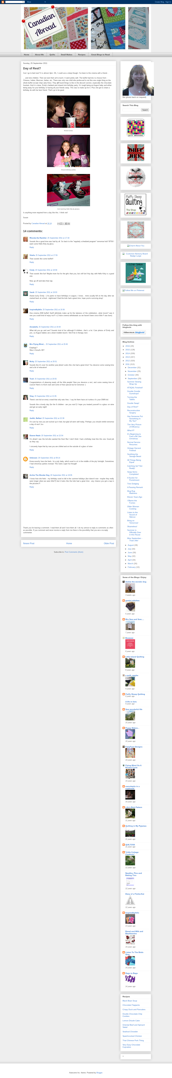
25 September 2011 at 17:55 (47, 255)
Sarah (32, 292)
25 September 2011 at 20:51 (46, 361)
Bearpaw (129, 638)
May (130, 556)
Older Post (109, 543)
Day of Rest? (132, 407)
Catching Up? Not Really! (134, 467)
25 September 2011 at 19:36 (54, 310)
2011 (128, 364)
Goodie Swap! (133, 403)
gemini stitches (132, 600)
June (130, 552)
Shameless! (132, 526)
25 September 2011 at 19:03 (46, 292)
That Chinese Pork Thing (133, 1040)
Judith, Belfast (36, 418)
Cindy (32, 270)
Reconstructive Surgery (133, 411)
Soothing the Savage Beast (134, 455)
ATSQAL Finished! (135, 388)
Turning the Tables (132, 398)
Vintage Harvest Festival (134, 449)
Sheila (32, 255)
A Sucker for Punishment (133, 479)
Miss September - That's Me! (134, 539)
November (132, 371)
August (131, 545)
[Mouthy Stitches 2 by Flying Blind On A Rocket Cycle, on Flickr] (136, 187)
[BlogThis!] (61, 223)
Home (26, 55)
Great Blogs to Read (100, 55)
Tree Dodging (133, 484)
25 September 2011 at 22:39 (53, 418)
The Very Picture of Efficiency (134, 425)
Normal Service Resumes (133, 443)
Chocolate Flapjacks (131, 1005)
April (130, 560)
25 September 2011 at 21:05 (45, 396)
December (132, 367)
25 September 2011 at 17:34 (58, 238)
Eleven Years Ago (134, 497)
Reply (32, 247)
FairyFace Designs (133, 747)
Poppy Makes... (132, 728)
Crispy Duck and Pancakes (134, 1009)
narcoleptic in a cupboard (132, 787)
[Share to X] (63, 223)
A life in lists (131, 702)
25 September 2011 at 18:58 (46, 270)
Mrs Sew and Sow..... (134, 619)
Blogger (99, 1073)
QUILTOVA (130, 845)
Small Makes (66, 55)
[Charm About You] (135, 246)
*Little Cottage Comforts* (132, 853)
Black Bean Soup (130, 1001)
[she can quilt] (135, 238)
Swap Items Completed (133, 473)
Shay (32, 396)
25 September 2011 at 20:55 (46, 379)
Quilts (52, 55)
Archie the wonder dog (135, 582)
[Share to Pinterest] (68, 223)
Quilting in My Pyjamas (135, 826)
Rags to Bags (131, 973)
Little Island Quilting (134, 657)
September (133, 378)
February (132, 567)
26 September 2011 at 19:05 (61, 475)
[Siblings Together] (136, 137)
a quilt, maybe (131, 675)
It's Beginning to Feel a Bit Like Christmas (134, 436)
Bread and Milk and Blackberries (134, 932)
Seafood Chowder (130, 1032)
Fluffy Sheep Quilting (135, 694)
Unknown (33, 458)
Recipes (81, 55)
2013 (128, 357)
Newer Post (28, 543)
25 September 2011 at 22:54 (52, 436)
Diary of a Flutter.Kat (134, 894)
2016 (128, 346)
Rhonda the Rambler (38, 238)
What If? (130, 430)
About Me (39, 55)
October (131, 375)
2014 (128, 353)
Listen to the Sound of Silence (132, 514)
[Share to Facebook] (66, 223)
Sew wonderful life (133, 709)
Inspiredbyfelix (36, 310)
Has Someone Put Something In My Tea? (135, 418)
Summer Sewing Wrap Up (134, 383)
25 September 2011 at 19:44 (50, 327)
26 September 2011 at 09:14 (49, 458)
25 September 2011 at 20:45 (57, 344)
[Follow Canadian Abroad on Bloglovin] (134, 334)
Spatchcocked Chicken (132, 1036)
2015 (128, 350)
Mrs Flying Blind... (37, 344)
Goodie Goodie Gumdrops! (133, 392)
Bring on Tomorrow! (132, 521)
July (130, 549)
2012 (128, 361)
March (131, 563)
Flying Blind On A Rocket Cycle (133, 766)
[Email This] (58, 223)
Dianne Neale (35, 436)
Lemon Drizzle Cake (131, 1021)
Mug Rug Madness (132, 492)
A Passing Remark (135, 487)
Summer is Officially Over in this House (134, 532)
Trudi (32, 379)
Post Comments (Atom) (74, 552)
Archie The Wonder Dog (39, 475)
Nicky (32, 361)
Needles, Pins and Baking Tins (133, 874)
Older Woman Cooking (133, 507)
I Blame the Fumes (132, 501)
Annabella (34, 327)
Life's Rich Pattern (133, 807)
